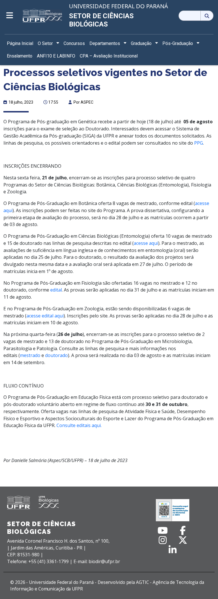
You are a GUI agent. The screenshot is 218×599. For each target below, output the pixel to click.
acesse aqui (146, 243)
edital (56, 290)
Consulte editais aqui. (79, 425)
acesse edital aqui (45, 316)
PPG (198, 143)
